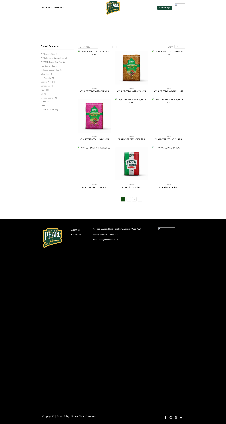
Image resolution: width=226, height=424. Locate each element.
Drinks (43, 105)
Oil (42, 93)
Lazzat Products (47, 109)
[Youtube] (181, 417)
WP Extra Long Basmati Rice (52, 58)
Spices (43, 101)
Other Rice (45, 74)
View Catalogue (165, 7)
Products (58, 7)
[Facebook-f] (165, 417)
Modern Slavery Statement (83, 416)
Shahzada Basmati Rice (50, 70)
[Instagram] (170, 417)
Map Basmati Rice (48, 66)
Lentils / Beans (47, 97)
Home (108, 21)
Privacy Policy (63, 416)
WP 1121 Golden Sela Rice (51, 62)
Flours (94, 88)
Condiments (45, 85)
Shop (116, 21)
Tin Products (46, 78)
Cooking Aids (46, 81)
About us (46, 7)
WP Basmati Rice (48, 54)
